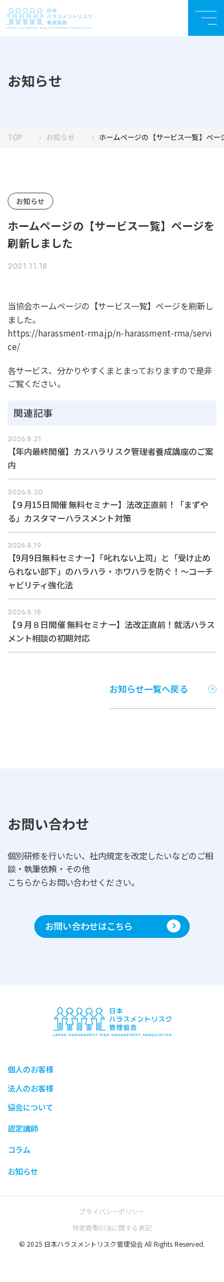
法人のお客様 (31, 1088)
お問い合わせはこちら (89, 925)
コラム (19, 1149)
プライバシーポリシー (112, 1211)
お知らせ (60, 137)
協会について (31, 1107)
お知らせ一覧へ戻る (148, 688)
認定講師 (23, 1128)
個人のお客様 (31, 1069)
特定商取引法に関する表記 (112, 1227)
